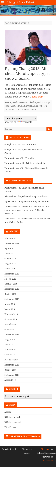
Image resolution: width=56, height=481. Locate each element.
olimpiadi (36, 102)
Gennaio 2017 (10, 355)
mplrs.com (9, 201)
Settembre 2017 (11, 334)
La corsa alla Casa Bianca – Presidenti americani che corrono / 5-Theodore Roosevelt (27, 210)
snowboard (41, 106)
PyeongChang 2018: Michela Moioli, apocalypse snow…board (27, 73)
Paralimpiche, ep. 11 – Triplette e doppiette (24, 163)
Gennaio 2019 (10, 284)
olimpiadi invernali (25, 106)
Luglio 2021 (9, 253)
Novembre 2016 (11, 365)
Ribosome (45, 449)
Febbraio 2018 (11, 314)
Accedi (7, 412)
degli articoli (12, 417)
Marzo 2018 (9, 309)
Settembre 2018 (11, 299)
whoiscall (9, 196)
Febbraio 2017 (11, 349)
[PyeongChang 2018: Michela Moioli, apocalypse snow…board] (28, 48)
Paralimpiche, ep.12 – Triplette (19, 158)
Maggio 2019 (10, 279)
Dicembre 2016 (11, 360)
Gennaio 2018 (10, 319)
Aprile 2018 (9, 304)
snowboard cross (13, 109)
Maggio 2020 (10, 264)
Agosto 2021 (10, 248)
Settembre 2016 (11, 375)
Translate (27, 122)
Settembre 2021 (11, 243)
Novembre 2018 (11, 289)
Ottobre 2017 (10, 329)
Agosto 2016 (10, 380)
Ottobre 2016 (10, 370)
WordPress (48, 461)
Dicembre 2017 (11, 324)
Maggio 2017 (10, 339)
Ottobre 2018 (10, 294)
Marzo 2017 (9, 345)
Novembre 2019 (11, 274)
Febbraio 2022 (11, 238)
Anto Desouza (11, 219)
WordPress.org (11, 427)
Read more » (38, 96)
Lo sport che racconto (17, 102)
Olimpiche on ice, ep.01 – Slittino (20, 144)
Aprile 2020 (9, 269)
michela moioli (29, 109)
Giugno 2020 (10, 258)
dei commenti (12, 422)
